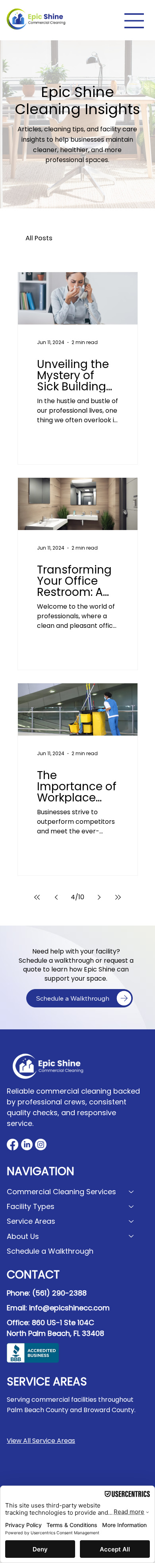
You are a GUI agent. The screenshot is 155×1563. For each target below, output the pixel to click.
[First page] (37, 897)
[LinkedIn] (27, 1144)
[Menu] (134, 21)
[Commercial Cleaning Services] (131, 1191)
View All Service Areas (41, 1440)
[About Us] (131, 1236)
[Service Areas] (131, 1221)
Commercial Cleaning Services (61, 1192)
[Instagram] (40, 1144)
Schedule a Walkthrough (50, 1251)
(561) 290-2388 (59, 1293)
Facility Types (30, 1206)
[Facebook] (12, 1144)
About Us (23, 1236)
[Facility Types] (131, 1206)
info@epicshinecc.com (69, 1308)
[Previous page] (56, 897)
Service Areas (31, 1221)
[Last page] (118, 897)
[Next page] (99, 897)
